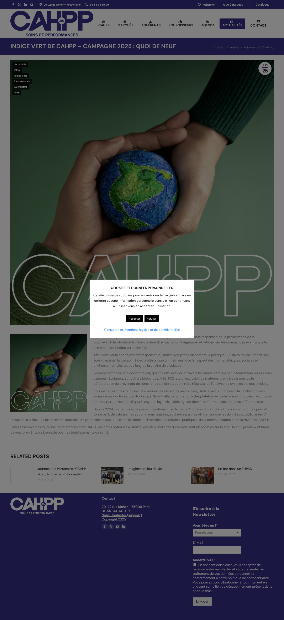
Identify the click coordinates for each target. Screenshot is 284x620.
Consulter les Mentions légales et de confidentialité (142, 330)
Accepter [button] (134, 318)
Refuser (151, 318)
